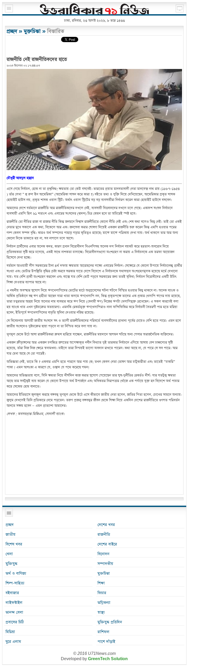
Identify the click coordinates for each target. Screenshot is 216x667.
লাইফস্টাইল (14, 602)
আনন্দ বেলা (14, 612)
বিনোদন (103, 554)
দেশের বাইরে (107, 544)
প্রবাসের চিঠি (15, 622)
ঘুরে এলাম (13, 641)
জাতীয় (10, 534)
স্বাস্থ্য (101, 612)
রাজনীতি (103, 534)
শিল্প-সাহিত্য (15, 583)
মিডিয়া (10, 632)
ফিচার (101, 593)
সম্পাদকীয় (105, 563)
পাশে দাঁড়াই (106, 641)
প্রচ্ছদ (12, 31)
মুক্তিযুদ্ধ (11, 563)
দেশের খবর (106, 524)
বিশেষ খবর (14, 544)
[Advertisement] (94, 456)
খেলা (9, 554)
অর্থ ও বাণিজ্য (16, 573)
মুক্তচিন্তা (32, 31)
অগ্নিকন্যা (103, 602)
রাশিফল (103, 632)
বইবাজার (12, 593)
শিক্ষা (101, 583)
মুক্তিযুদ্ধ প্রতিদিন (109, 622)
